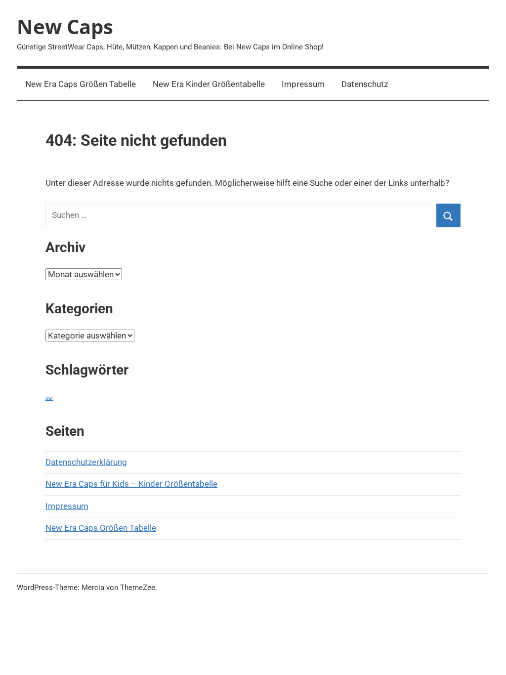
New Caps (65, 26)
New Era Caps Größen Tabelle (80, 84)
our (49, 398)
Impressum (303, 84)
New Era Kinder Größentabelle (209, 84)
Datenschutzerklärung (86, 462)
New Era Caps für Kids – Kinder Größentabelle (131, 484)
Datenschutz (364, 84)
